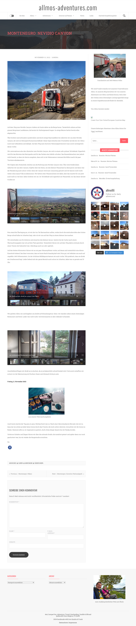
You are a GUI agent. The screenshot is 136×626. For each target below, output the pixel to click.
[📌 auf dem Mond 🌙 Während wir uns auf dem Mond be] (105, 225)
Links (91, 16)
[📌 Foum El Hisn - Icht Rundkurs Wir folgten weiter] (124, 206)
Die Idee (22, 16)
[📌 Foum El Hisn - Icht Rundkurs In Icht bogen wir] (114, 215)
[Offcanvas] (12, 16)
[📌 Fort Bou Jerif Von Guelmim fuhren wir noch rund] (95, 206)
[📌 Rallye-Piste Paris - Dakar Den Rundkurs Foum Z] (114, 244)
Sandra (55, 57)
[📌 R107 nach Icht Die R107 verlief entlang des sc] (95, 225)
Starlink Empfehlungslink (108, 16)
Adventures (47, 16)
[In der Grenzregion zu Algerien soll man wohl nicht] (105, 244)
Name (11, 531)
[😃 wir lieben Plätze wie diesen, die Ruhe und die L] (105, 215)
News (82, 16)
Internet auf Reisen (65, 16)
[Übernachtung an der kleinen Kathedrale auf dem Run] (124, 244)
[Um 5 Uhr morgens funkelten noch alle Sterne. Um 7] (105, 206)
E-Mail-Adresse (51, 532)
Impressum (73, 623)
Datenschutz (63, 623)
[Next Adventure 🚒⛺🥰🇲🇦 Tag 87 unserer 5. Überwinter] (105, 235)
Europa (20, 463)
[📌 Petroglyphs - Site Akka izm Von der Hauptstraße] (124, 235)
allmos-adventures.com (68, 7)
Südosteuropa (39, 463)
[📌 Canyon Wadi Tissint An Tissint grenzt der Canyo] (95, 244)
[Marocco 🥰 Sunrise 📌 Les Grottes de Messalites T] (114, 235)
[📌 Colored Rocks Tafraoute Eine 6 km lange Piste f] (95, 235)
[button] (10, 447)
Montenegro (28, 463)
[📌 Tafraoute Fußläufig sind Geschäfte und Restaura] (124, 225)
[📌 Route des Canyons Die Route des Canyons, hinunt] (114, 225)
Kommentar (14, 502)
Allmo (32, 16)
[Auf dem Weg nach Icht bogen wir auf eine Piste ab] (124, 215)
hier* (93, 131)
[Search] (124, 15)
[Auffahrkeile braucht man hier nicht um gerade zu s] (95, 215)
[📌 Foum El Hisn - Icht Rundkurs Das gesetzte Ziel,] (114, 206)
